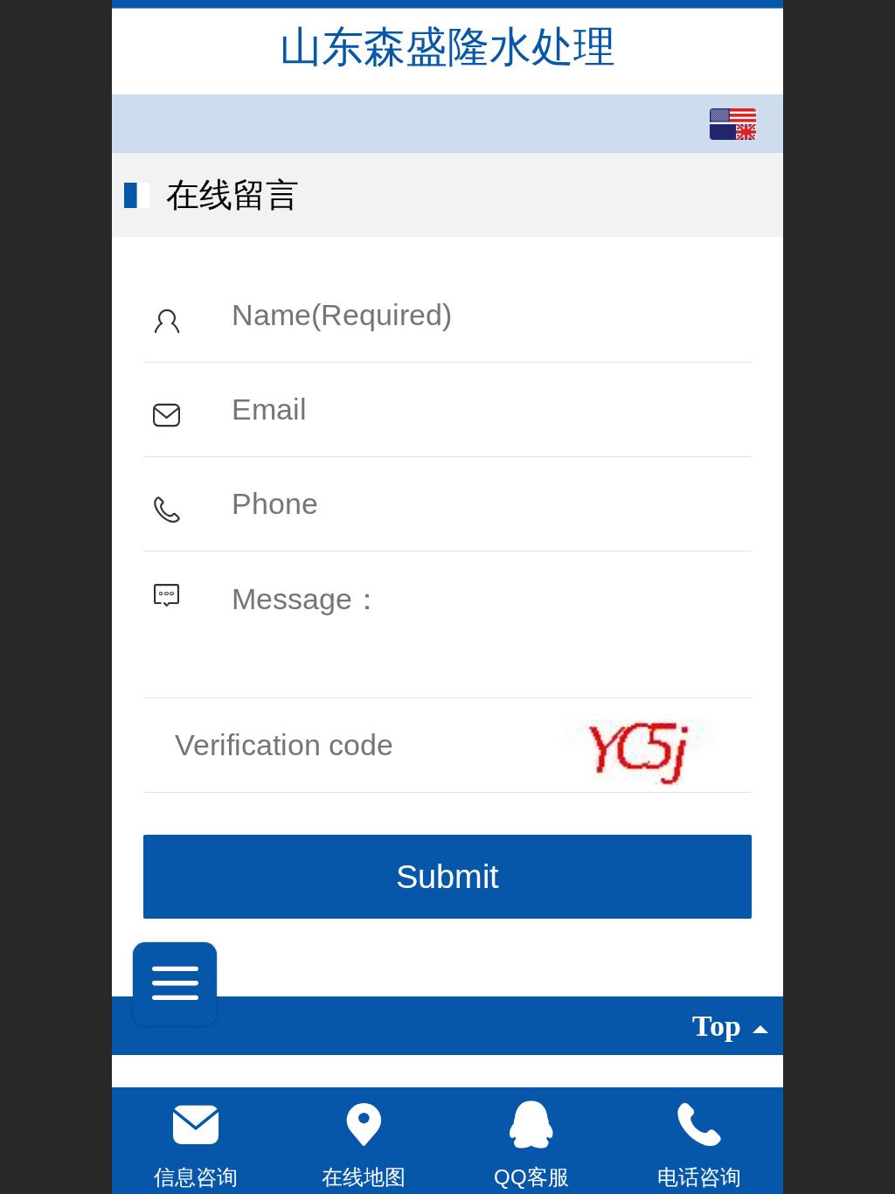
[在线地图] (364, 1124)
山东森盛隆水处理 (447, 47)
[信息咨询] (196, 1124)
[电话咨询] (699, 1124)
